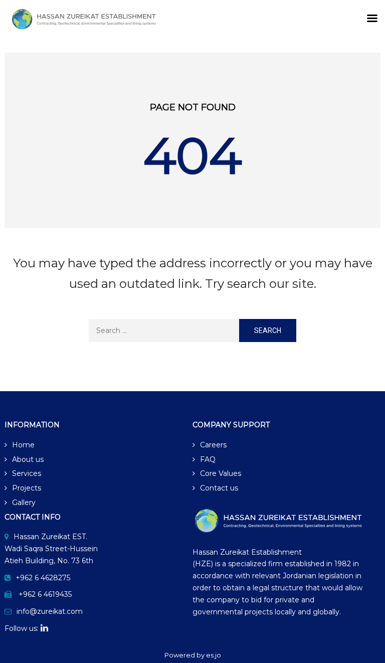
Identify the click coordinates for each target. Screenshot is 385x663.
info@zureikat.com (50, 611)
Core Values (220, 473)
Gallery (24, 502)
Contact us (219, 487)
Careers (213, 444)
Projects (26, 487)
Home (23, 444)
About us (28, 459)
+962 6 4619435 (45, 594)
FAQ (208, 459)
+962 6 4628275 (43, 577)
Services (26, 473)
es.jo (213, 655)
